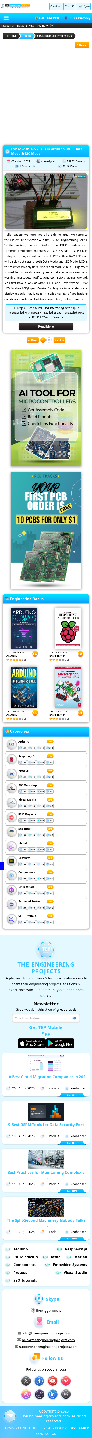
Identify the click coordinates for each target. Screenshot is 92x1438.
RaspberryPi (8, 25)
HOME (13, 36)
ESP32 (20, 25)
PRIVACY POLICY (54, 1428)
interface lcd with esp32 (23, 313)
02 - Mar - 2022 (20, 161)
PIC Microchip (27, 785)
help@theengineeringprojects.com (48, 1340)
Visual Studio (27, 800)
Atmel (56, 1256)
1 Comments (27, 166)
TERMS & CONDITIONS (20, 1428)
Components (26, 872)
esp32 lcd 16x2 (74, 313)
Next (57, 340)
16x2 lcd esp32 (51, 313)
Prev (34, 340)
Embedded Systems (70, 1264)
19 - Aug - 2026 (23, 1136)
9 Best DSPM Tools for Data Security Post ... (46, 1127)
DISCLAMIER (79, 1428)
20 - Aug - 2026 (23, 1088)
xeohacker (78, 1088)
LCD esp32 (19, 308)
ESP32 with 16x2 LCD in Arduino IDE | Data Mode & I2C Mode (47, 151)
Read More (46, 326)
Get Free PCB (49, 18)
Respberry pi (76, 1249)
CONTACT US (46, 1433)
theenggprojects (48, 1310)
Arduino (40, 25)
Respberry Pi (26, 756)
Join (88, 6)
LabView (24, 858)
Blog (28, 36)
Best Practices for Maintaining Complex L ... (46, 1175)
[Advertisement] (46, 94)
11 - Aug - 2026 (23, 1184)
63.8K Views (70, 166)
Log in (80, 6)
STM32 (30, 25)
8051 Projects (27, 814)
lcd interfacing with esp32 (62, 308)
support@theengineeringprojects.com (48, 1346)
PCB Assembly (79, 18)
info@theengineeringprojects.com (48, 1333)
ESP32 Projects (76, 161)
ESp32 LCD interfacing (46, 317)
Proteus (23, 771)
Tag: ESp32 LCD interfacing (55, 36)
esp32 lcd (35, 308)
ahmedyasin (48, 161)
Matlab (23, 843)
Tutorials (52, 1088)
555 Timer (24, 829)
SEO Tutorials (27, 916)
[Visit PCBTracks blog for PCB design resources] (46, 587)
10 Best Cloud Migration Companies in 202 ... (46, 1079)
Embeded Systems (30, 901)
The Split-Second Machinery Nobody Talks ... (46, 1223)
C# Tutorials (26, 887)
